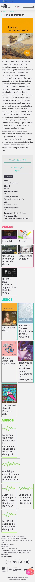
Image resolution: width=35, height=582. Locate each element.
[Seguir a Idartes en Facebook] (8, 562)
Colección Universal (19, 213)
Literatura (12, 11)
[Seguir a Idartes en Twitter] (14, 562)
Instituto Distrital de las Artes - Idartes (12, 536)
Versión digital (15, 160)
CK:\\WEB (17, 6)
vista (9, 237)
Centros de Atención (7, 544)
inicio (4, 11)
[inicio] (4, 6)
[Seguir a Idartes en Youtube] (26, 562)
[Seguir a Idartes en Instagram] (20, 562)
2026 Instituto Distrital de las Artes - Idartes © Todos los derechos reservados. (17, 578)
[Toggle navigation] (9, 7)
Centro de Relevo (6, 556)
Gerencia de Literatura (11, 218)
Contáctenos (5, 546)
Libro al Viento (24, 218)
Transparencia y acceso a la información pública (16, 550)
